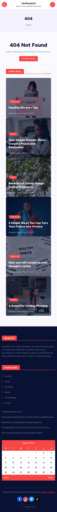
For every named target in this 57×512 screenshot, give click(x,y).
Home (28, 25)
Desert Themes (48, 492)
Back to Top (30, 507)
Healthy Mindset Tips (23, 107)
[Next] (49, 71)
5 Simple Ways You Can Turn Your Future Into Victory (28, 224)
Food (13, 177)
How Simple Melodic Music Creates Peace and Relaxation (27, 143)
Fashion (8, 376)
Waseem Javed (15, 113)
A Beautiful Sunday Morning (28, 306)
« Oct (6, 477)
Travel (14, 300)
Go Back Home (28, 58)
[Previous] (45, 71)
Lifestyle (15, 102)
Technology (10, 398)
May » (51, 477)
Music (13, 134)
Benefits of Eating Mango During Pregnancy (26, 185)
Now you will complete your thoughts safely (28, 264)
